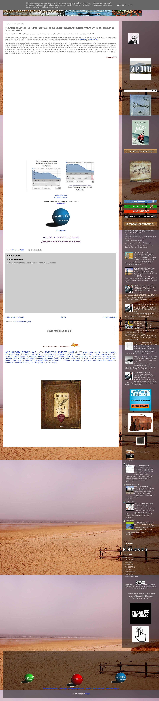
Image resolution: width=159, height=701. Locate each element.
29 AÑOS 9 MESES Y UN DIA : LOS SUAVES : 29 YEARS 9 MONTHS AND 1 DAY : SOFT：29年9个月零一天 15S (145, 359)
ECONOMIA (129, 562)
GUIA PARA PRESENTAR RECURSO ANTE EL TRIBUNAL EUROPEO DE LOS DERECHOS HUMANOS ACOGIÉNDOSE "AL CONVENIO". (143, 469)
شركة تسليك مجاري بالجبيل (133, 243)
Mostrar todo (154, 536)
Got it (130, 5)
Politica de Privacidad (95, 688)
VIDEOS (136, 452)
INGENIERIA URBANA (133, 485)
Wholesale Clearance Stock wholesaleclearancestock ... (134, 235)
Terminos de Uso (50, 688)
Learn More (121, 5)
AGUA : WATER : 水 (33, 354)
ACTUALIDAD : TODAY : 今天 (21, 352)
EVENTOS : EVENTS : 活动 (59, 352)
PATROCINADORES (131, 576)
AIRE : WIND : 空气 (104, 354)
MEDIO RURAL (130, 567)
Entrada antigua (109, 317)
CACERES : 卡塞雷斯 (37, 362)
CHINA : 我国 (83, 357)
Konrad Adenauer (61, 203)
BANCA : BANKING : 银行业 (41, 357)
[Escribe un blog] (35, 250)
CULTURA (128, 569)
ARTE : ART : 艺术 (84, 354)
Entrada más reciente (14, 317)
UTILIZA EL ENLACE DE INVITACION (140, 597)
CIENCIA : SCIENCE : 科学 (91, 358)
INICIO (127, 557)
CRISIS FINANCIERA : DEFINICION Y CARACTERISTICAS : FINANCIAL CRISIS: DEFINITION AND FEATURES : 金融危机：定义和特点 (145, 308)
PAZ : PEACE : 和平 (51, 362)
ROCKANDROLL (130, 572)
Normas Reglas (112, 688)
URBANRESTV (130, 450)
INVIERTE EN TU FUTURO (140, 598)
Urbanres (141, 586)
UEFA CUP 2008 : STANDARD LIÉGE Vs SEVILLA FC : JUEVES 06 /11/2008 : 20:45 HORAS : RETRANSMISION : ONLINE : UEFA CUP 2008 (145, 289)
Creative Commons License (140, 588)
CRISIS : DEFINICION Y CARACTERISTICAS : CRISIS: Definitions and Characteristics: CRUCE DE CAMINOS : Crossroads (145, 255)
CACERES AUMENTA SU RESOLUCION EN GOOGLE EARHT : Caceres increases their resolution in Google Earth (144, 375)
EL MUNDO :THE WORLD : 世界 (58, 354)
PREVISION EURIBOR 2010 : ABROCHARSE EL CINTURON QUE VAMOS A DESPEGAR (145, 344)
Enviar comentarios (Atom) (22, 322)
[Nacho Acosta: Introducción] (140, 42)
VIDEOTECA (129, 574)
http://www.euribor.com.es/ (61, 195)
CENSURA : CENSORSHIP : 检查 (36, 360)
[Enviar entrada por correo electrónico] (28, 250)
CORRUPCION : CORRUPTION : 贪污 (16, 362)
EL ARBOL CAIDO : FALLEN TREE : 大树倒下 (99, 360)
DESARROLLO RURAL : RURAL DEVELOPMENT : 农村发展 (58, 358)
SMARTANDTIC (131, 502)
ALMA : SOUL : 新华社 (92, 352)
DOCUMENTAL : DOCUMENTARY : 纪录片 (66, 360)
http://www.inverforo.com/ (61, 197)
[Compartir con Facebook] (39, 250)
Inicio (63, 317)
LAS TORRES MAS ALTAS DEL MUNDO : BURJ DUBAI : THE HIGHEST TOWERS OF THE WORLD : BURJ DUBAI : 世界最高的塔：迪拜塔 (145, 271)
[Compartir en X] (37, 250)
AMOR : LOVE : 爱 (66, 357)
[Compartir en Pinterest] (41, 250)
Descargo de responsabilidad (72, 688)
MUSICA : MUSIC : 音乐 (15, 357)
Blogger (87, 694)
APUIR (128, 464)
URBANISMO (129, 565)
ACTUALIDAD (129, 560)
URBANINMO (130, 520)
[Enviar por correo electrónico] (32, 250)
